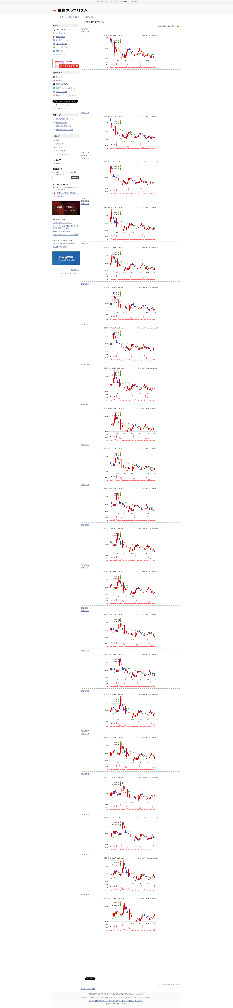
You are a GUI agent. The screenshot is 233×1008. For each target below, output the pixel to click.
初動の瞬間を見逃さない (64, 119)
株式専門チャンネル (63, 40)
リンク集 (121, 997)
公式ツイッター (61, 92)
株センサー (60, 77)
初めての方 (113, 997)
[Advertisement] (130, 90)
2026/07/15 (85, 774)
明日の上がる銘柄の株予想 (66, 193)
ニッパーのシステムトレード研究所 (65, 235)
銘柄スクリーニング (63, 30)
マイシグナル (60, 151)
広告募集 (147, 997)
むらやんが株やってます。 (62, 223)
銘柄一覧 (59, 51)
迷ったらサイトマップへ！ (170, 984)
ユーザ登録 (104, 997)
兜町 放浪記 (61, 196)
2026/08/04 (85, 364)
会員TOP (59, 140)
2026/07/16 (85, 734)
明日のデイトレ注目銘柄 (61, 231)
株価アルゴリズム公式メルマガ (67, 95)
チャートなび (60, 80)
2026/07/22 (85, 651)
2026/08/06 (85, 284)
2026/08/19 (85, 113)
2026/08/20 (85, 32)
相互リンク (95, 997)
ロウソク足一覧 (61, 47)
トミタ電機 (133, 1)
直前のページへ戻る (88, 989)
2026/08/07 (85, 244)
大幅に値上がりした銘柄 (64, 130)
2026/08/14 (85, 158)
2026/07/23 (85, 611)
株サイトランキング (63, 105)
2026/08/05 (85, 324)
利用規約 (129, 997)
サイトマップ (60, 54)
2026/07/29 (85, 525)
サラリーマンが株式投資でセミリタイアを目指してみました (65, 227)
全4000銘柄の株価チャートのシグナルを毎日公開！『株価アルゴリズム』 (116, 1001)
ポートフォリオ (61, 147)
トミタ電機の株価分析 (71, 17)
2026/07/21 (85, 691)
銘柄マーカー (60, 163)
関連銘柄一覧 (60, 37)
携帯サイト (75, 270)
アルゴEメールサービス (64, 154)
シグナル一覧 (60, 33)
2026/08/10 (85, 204)
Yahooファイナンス (63, 108)
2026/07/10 (85, 894)
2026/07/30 (85, 485)
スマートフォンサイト (71, 273)
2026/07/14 (85, 814)
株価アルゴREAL (62, 84)
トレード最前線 (61, 44)
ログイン (113, 2)
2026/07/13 (85, 854)
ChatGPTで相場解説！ (61, 247)
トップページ (56, 17)
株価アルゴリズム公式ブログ (66, 88)
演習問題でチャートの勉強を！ (64, 244)
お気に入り (60, 144)
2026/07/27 (85, 568)
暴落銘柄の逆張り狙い (64, 126)
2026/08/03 (85, 404)
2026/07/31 (85, 445)
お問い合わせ (138, 997)
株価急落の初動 (61, 123)
